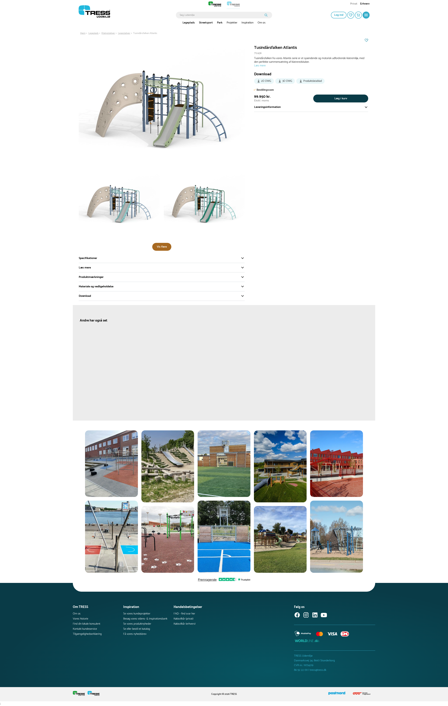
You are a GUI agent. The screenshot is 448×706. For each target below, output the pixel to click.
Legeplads (189, 22)
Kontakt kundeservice (85, 629)
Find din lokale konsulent (86, 624)
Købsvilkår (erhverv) (184, 624)
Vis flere (162, 246)
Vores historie (80, 619)
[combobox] (221, 15)
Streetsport (206, 22)
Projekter (232, 22)
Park (219, 22)
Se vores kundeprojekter (136, 613)
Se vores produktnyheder (137, 624)
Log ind (338, 15)
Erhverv (365, 4)
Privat (353, 4)
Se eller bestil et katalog (136, 629)
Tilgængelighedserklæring (87, 634)
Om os (261, 22)
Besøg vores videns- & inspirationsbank (145, 619)
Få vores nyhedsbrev (134, 634)
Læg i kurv (340, 98)
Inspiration (247, 22)
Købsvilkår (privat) (183, 619)
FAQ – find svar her (184, 613)
